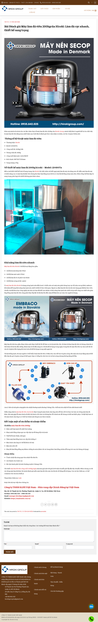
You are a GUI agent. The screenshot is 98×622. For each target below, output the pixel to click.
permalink (43, 511)
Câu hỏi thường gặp (57, 591)
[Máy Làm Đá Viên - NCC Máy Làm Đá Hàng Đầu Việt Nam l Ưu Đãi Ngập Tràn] (13, 8)
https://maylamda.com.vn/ (21, 498)
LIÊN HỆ (32, 12)
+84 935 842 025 (10, 596)
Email (37, 544)
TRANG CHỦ (32, 8)
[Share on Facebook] (42, 504)
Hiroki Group (59, 131)
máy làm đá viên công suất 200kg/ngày (23, 468)
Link (20, 478)
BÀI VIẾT (77, 8)
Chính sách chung (40, 567)
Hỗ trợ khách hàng (56, 567)
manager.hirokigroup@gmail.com (21, 496)
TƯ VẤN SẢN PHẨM (15, 21)
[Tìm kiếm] (88, 2)
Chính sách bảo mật (40, 573)
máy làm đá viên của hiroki (24, 412)
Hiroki (18, 142)
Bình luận (7, 529)
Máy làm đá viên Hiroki (11, 266)
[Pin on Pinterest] (52, 504)
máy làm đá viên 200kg (20, 425)
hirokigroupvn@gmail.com (14, 599)
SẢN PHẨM (56, 8)
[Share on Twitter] (45, 504)
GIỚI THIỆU (44, 8)
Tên (5, 544)
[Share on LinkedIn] (56, 504)
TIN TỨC (6, 21)
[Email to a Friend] (49, 504)
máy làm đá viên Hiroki (13, 285)
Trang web (69, 544)
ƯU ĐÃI (67, 8)
